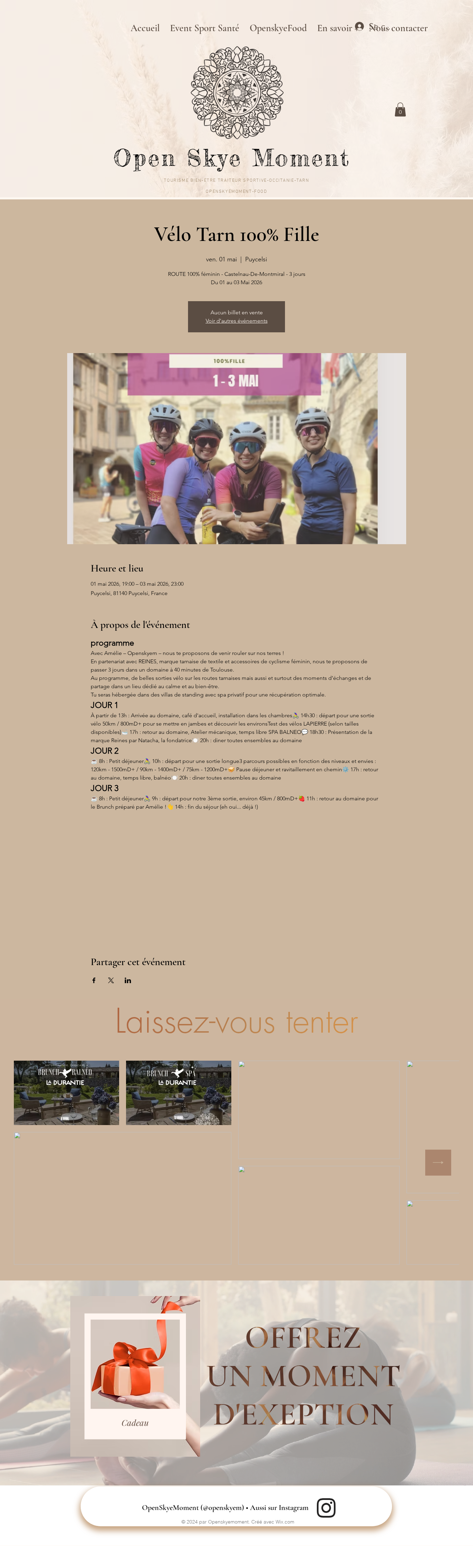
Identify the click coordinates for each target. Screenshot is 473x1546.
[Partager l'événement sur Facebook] (94, 980)
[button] (400, 109)
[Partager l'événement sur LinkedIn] (128, 980)
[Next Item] (438, 1163)
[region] (135, 1376)
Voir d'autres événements (237, 320)
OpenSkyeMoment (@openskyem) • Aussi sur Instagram (225, 1507)
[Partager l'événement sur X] (111, 980)
